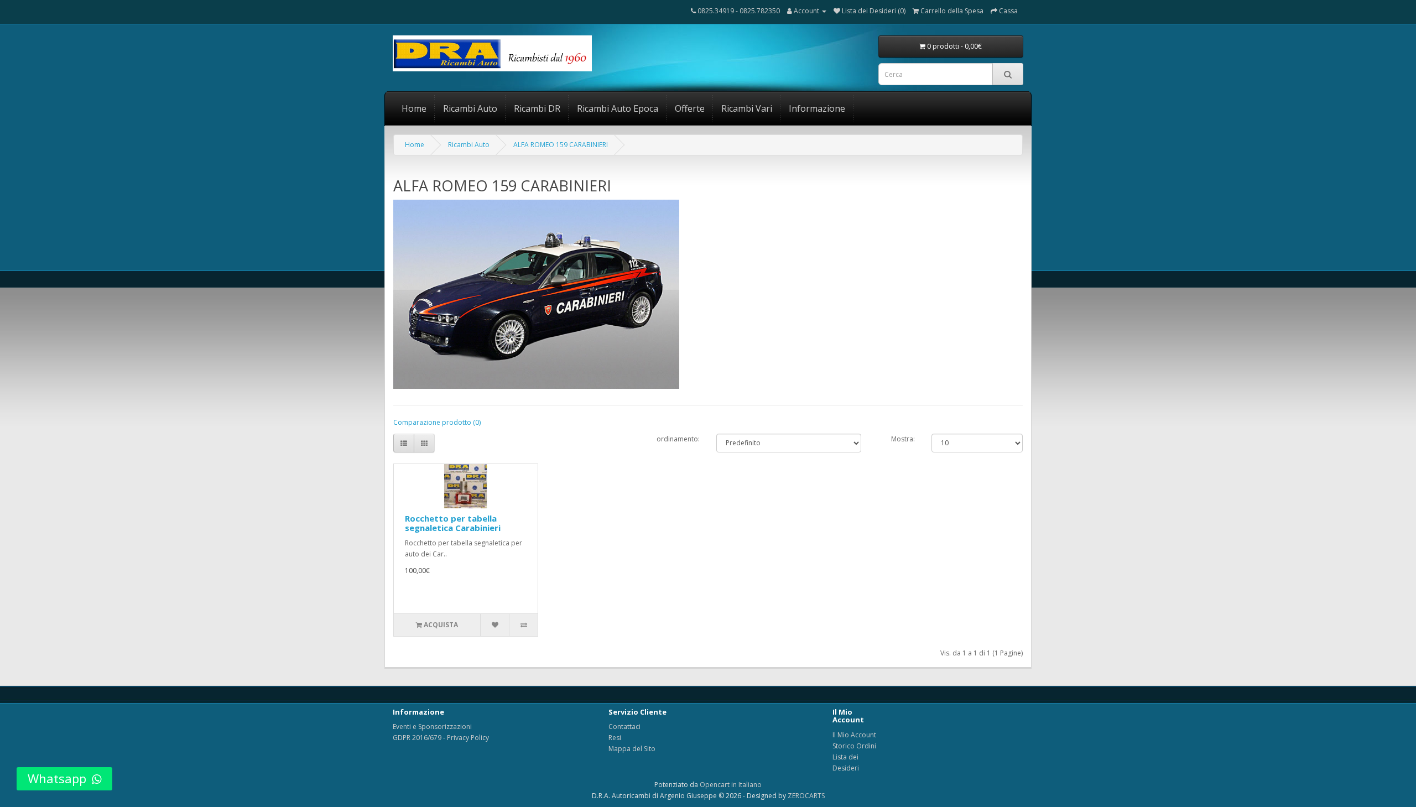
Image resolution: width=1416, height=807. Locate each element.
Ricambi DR (537, 108)
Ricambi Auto (470, 108)
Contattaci (624, 726)
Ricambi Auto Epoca (617, 108)
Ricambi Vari (746, 108)
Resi (614, 737)
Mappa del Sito (631, 748)
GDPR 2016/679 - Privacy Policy (441, 737)
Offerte (690, 108)
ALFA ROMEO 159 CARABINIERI (560, 144)
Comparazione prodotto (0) (437, 422)
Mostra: (903, 439)
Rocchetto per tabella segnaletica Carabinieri (453, 523)
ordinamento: (678, 439)
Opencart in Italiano (731, 784)
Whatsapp (57, 778)
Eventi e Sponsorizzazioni (432, 726)
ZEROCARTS (806, 795)
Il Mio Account (854, 735)
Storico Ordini (854, 746)
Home (414, 108)
